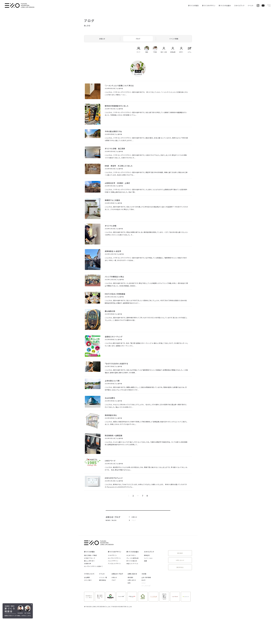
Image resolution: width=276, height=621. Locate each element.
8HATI (144, 580)
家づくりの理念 (193, 5)
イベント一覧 (103, 577)
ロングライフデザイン (114, 558)
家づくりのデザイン (208, 5)
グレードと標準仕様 (132, 558)
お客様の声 (87, 563)
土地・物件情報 (146, 577)
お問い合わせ (180, 560)
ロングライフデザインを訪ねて (93, 566)
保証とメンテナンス (132, 563)
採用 (129, 583)
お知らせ (102, 39)
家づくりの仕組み (225, 5)
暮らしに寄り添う (89, 561)
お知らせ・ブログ (117, 574)
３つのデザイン (112, 555)
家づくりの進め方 (131, 561)
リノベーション (148, 558)
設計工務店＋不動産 (90, 555)
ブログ (138, 39)
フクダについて (89, 574)
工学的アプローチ (89, 558)
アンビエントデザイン (114, 563)
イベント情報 (173, 39)
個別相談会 (180, 567)
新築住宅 (147, 555)
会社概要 (87, 577)
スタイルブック (239, 5)
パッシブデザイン (113, 561)
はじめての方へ (131, 555)
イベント (250, 5)
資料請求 (180, 553)
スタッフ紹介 (88, 580)
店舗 (145, 561)
